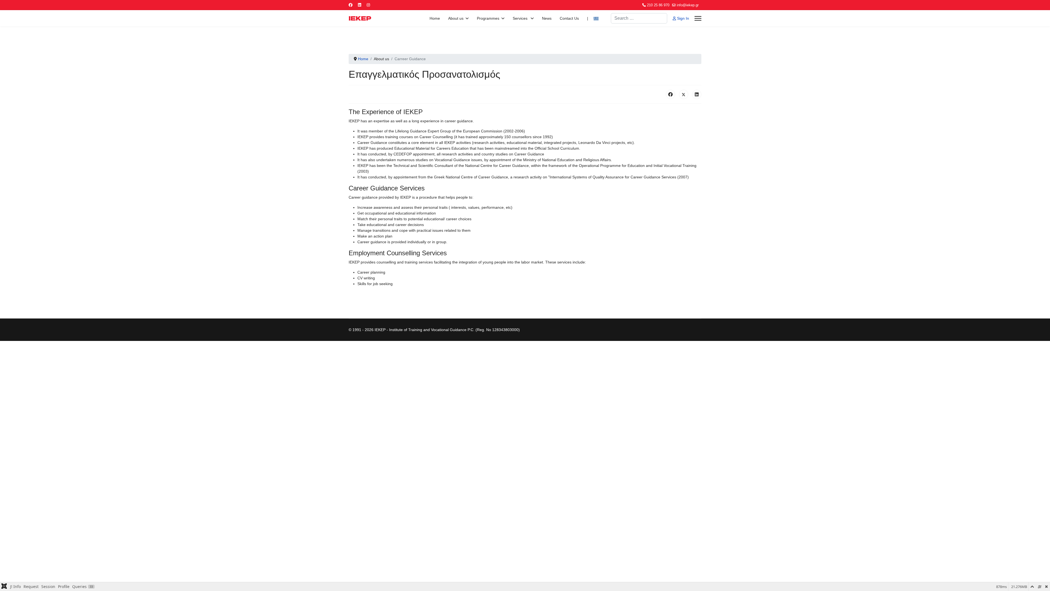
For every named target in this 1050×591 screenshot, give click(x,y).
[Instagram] (368, 5)
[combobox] (639, 18)
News (547, 18)
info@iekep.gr (688, 5)
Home (435, 18)
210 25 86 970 (658, 5)
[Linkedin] (359, 5)
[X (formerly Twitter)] (683, 94)
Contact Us (569, 18)
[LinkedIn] (696, 94)
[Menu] (698, 18)
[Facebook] (350, 5)
